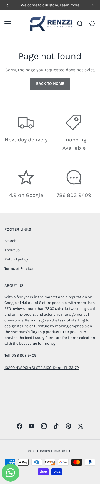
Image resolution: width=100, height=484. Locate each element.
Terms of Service (18, 268)
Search (10, 241)
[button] (92, 23)
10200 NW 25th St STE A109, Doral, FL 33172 (41, 367)
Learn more (69, 5)
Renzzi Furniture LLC (55, 451)
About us (12, 250)
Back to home (50, 83)
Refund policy (16, 259)
